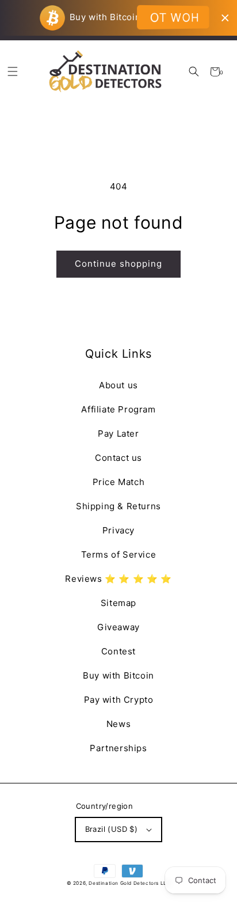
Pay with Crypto (119, 699)
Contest (118, 651)
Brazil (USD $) (111, 829)
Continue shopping (118, 263)
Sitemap (118, 602)
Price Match (119, 481)
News (118, 723)
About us (118, 385)
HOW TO (175, 17)
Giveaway (118, 627)
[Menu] (12, 71)
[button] (193, 71)
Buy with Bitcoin (118, 675)
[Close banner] (225, 18)
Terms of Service (118, 554)
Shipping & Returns (118, 506)
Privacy (118, 530)
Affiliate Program (118, 409)
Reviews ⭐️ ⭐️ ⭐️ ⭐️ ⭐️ (118, 578)
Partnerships (118, 748)
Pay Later (118, 433)
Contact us (118, 457)
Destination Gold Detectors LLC (129, 883)
